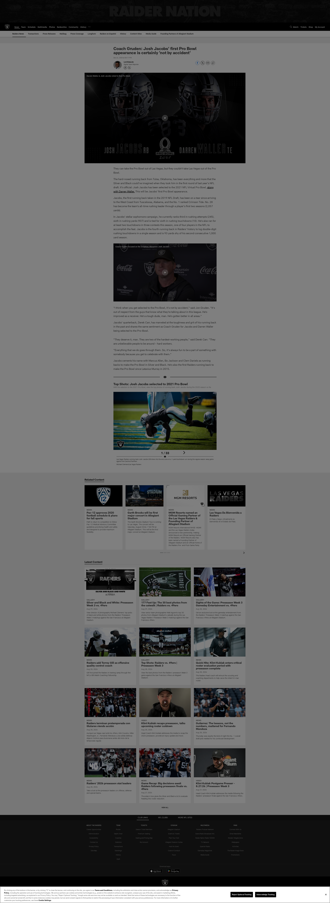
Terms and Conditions (103, 890)
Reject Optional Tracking (241, 894)
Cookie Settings (45, 900)
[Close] (326, 894)
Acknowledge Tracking (266, 894)
